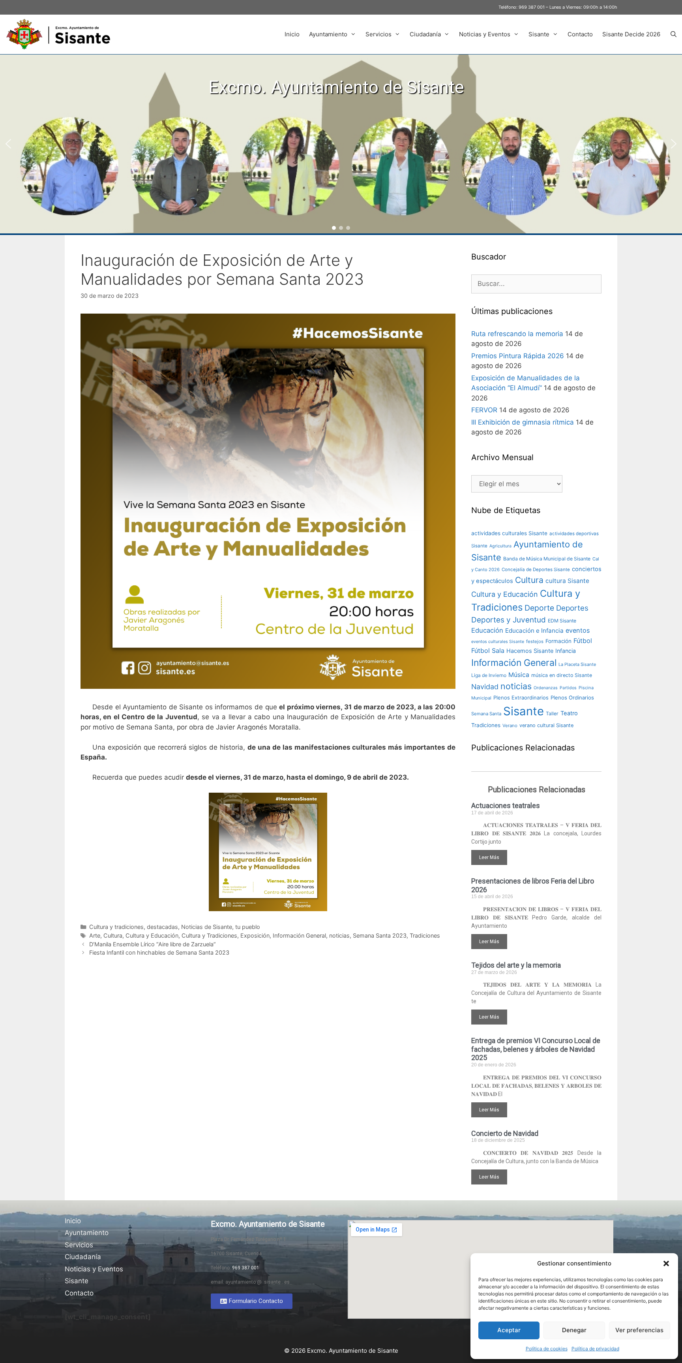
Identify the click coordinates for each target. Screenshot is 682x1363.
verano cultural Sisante (546, 725)
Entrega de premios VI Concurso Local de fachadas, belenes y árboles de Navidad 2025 (535, 1049)
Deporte (539, 608)
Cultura (112, 935)
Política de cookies (547, 1349)
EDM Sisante (562, 621)
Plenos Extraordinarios (521, 697)
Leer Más (489, 857)
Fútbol (582, 641)
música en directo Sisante (561, 675)
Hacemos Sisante (529, 650)
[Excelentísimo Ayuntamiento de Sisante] (61, 34)
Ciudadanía (425, 34)
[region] (341, 144)
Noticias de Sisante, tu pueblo (220, 926)
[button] (666, 1263)
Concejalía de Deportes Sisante (536, 569)
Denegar (574, 1330)
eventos (578, 630)
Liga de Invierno (488, 675)
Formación (558, 641)
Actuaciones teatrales (505, 805)
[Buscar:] (536, 284)
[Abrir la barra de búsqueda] (673, 34)
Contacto (580, 34)
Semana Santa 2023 (380, 935)
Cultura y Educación (152, 935)
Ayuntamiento (328, 34)
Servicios (378, 34)
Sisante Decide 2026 (631, 34)
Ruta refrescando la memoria (517, 334)
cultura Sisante (567, 581)
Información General (299, 935)
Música (518, 675)
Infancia (565, 650)
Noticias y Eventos (484, 34)
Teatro (569, 713)
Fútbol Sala (487, 650)
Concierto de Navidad (504, 1133)
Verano (509, 725)
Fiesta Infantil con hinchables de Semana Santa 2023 (159, 952)
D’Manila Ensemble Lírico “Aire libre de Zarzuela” (152, 944)
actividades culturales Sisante (509, 533)
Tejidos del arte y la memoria (516, 965)
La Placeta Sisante (577, 664)
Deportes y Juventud (508, 619)
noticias (339, 935)
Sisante (538, 34)
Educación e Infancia (534, 630)
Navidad (484, 686)
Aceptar (509, 1330)
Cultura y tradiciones (116, 926)
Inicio (292, 34)
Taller (552, 713)
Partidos (568, 687)
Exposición (255, 935)
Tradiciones (425, 935)
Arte (94, 935)
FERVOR (484, 410)
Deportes (572, 608)
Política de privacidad (595, 1349)
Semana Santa (486, 713)
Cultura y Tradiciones (209, 935)
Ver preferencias (639, 1330)
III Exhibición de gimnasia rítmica (522, 422)
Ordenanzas (546, 687)
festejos (534, 641)
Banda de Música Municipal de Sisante (546, 559)
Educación (487, 630)
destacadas (162, 926)
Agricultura (500, 546)
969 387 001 (532, 7)
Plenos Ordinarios (572, 697)
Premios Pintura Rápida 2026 (517, 356)
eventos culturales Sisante (497, 641)
